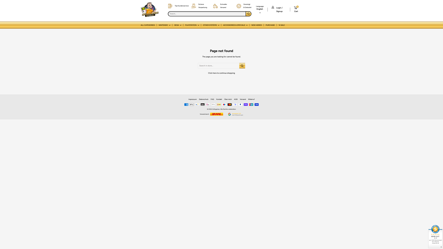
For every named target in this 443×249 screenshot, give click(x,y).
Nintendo (163, 25)
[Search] (248, 13)
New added (256, 25)
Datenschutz (203, 99)
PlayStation (191, 25)
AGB (236, 99)
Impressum (193, 99)
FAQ (212, 99)
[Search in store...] (242, 65)
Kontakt (219, 99)
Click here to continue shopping (221, 73)
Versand (243, 99)
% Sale (282, 25)
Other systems (210, 25)
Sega (176, 25)
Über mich (228, 99)
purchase (270, 25)
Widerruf (251, 99)
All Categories (148, 25)
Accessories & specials (234, 25)
